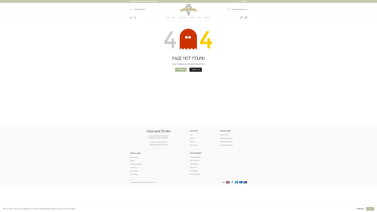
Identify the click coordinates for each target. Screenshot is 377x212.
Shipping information (226, 142)
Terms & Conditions (136, 164)
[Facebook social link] (240, 1)
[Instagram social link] (242, 1)
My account (193, 145)
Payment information (226, 145)
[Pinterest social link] (244, 1)
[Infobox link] (137, 9)
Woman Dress (194, 164)
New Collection (194, 160)
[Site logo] (188, 9)
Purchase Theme (195, 174)
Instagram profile (195, 157)
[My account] (131, 18)
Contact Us (133, 167)
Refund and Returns (226, 138)
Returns (132, 160)
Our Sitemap (134, 174)
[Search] (135, 18)
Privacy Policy (134, 157)
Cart (191, 135)
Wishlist (192, 138)
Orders (192, 142)
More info (360, 208)
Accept (370, 208)
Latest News (134, 171)
